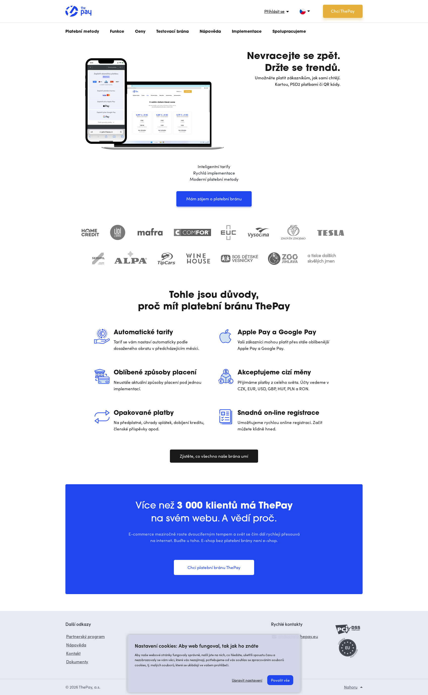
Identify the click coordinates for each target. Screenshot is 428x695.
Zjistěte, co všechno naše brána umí (214, 456)
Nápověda (210, 32)
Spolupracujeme (289, 32)
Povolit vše (280, 680)
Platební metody (82, 32)
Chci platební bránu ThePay (214, 567)
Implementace (247, 32)
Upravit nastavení (247, 680)
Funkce (117, 32)
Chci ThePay (343, 11)
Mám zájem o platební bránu (214, 199)
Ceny (140, 32)
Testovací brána (172, 32)
